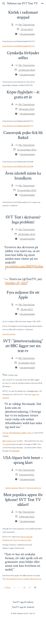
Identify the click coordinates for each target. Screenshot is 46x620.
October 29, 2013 (16, 283)
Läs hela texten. (9, 334)
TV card (5, 444)
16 (24, 587)
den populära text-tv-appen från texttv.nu (23, 579)
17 (30, 587)
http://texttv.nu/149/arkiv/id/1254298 (17, 166)
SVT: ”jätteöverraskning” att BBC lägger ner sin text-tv (23, 346)
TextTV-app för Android (23, 607)
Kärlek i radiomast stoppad (23, 15)
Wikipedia (15, 451)
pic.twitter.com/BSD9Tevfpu (24, 266)
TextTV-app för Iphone (23, 602)
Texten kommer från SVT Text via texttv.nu (23, 488)
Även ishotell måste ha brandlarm (23, 175)
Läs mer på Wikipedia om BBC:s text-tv (18, 433)
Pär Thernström (27, 24)
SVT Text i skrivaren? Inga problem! (23, 219)
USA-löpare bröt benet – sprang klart (23, 460)
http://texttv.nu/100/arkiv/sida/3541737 (18, 46)
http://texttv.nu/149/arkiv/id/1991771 (17, 126)
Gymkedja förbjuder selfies (23, 55)
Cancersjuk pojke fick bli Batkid (23, 135)
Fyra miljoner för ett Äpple (23, 295)
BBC (21, 441)
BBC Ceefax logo (9, 441)
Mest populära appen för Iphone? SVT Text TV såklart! (23, 499)
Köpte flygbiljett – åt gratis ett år (23, 94)
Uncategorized (27, 34)
